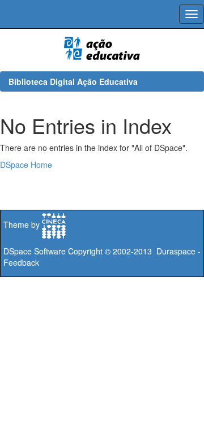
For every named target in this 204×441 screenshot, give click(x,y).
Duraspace (176, 251)
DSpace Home (26, 164)
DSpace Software (34, 251)
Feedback (21, 262)
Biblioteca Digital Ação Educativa (73, 81)
